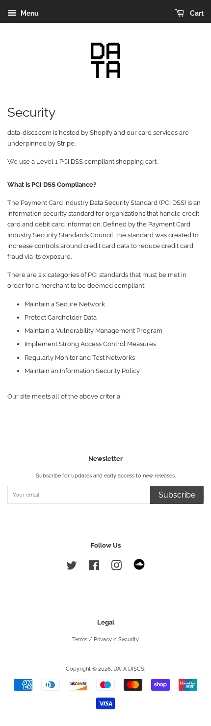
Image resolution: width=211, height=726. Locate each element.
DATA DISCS (128, 669)
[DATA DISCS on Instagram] (116, 568)
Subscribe (176, 495)
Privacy (103, 639)
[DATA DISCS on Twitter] (71, 568)
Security (128, 639)
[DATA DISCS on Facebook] (94, 568)
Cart (196, 13)
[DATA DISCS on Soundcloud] (139, 568)
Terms (79, 639)
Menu (29, 13)
